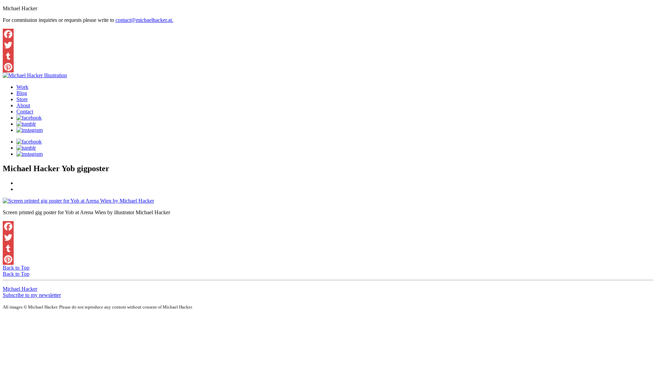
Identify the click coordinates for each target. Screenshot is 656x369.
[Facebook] (328, 34)
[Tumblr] (328, 56)
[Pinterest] (328, 67)
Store (22, 99)
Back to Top (16, 268)
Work (22, 87)
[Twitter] (328, 45)
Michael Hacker (20, 289)
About (23, 105)
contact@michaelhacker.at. (144, 20)
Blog (21, 93)
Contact (24, 111)
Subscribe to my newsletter (32, 295)
